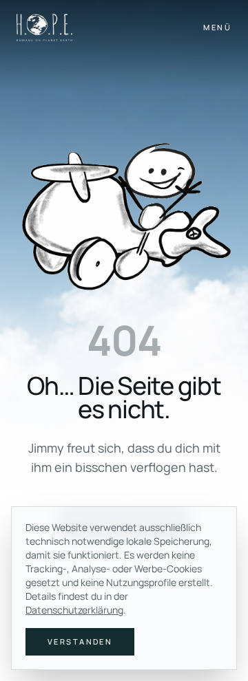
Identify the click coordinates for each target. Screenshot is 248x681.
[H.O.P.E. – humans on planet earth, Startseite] (44, 27)
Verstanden (80, 641)
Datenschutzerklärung (74, 609)
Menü (217, 27)
